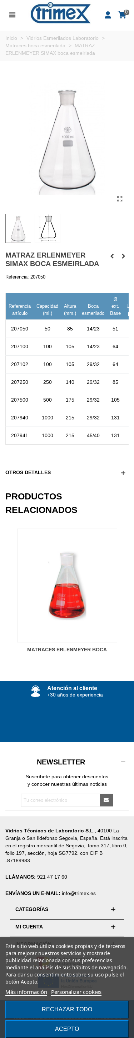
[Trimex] (60, 14)
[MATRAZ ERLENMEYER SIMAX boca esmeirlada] (119, 199)
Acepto (67, 1029)
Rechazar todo (67, 1009)
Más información (26, 991)
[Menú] (12, 14)
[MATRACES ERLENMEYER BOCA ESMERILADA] (111, 256)
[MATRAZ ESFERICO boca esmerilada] (123, 256)
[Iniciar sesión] (108, 14)
